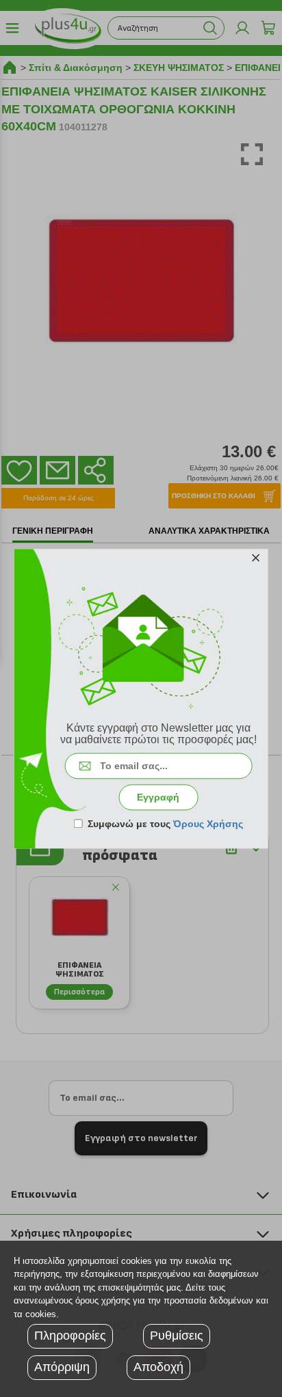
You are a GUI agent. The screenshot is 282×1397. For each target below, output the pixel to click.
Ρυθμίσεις (176, 1335)
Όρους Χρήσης (208, 823)
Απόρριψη (62, 1367)
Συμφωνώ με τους (165, 823)
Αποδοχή (158, 1367)
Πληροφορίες (70, 1335)
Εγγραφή (158, 797)
